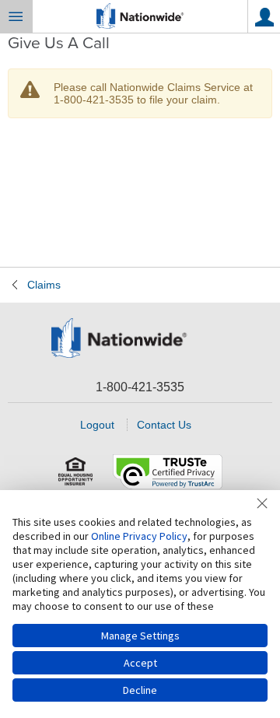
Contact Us (164, 425)
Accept (140, 663)
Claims (44, 284)
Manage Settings (140, 636)
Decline (140, 690)
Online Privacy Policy (139, 536)
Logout (97, 425)
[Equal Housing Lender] (76, 472)
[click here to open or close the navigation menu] (16, 16)
